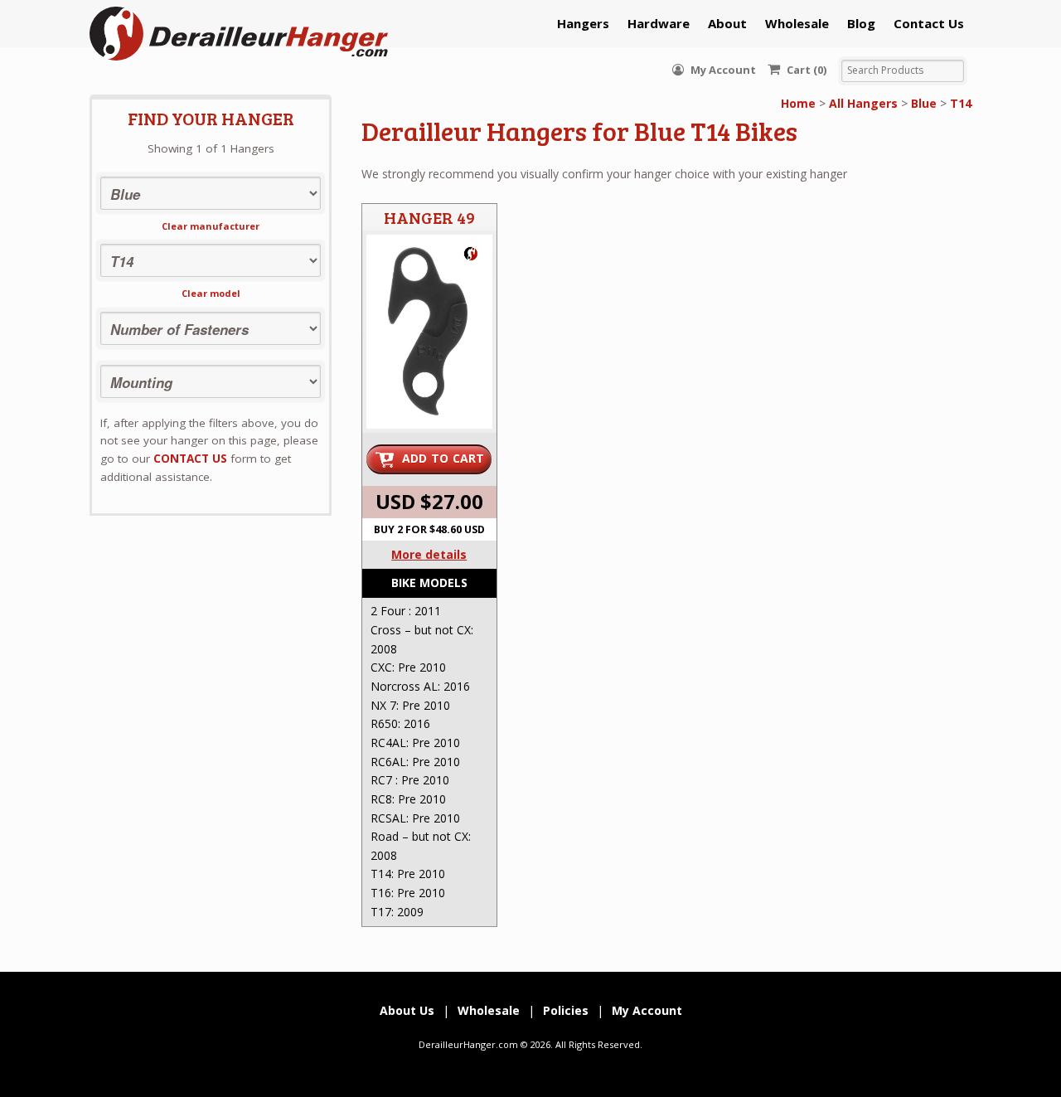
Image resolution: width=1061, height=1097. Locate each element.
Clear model (211, 293)
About (727, 23)
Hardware (658, 23)
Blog (861, 23)
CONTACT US (190, 458)
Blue (924, 103)
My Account (722, 69)
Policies (566, 1010)
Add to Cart (443, 458)
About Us (407, 1010)
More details (429, 554)
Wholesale (797, 23)
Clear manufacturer (210, 226)
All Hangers (863, 103)
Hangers (583, 23)
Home (798, 103)
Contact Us (929, 23)
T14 (960, 103)
